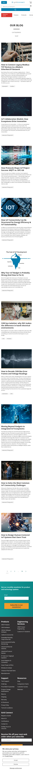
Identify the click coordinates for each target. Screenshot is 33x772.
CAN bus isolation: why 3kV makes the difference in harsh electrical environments (16, 325)
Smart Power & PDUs (7, 665)
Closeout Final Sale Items (8, 670)
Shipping (3, 697)
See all (16, 36)
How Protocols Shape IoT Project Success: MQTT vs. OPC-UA (15, 169)
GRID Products (5, 625)
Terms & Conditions (7, 708)
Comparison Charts (23, 684)
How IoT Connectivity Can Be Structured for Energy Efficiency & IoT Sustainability (16, 222)
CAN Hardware (5, 627)
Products (16, 15)
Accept (16, 760)
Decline (16, 764)
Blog (18, 681)
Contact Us (4, 724)
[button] (31, 6)
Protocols (23, 15)
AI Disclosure (5, 702)
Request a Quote (5, 15)
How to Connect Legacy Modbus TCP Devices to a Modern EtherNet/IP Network (15, 67)
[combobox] (15, 6)
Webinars (20, 689)
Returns (3, 694)
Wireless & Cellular (6, 668)
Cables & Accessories (7, 635)
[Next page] (26, 571)
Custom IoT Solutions (23, 631)
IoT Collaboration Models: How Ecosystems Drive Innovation (14, 120)
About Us (4, 718)
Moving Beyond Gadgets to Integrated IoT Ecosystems (13, 427)
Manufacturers (5, 673)
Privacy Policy (5, 705)
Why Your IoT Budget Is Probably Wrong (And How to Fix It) (15, 273)
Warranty (4, 699)
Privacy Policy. (9, 756)
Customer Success (22, 687)
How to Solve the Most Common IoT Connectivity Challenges (15, 484)
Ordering (3, 684)
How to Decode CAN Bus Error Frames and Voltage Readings (14, 372)
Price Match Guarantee (7, 687)
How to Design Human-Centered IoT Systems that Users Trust (15, 536)
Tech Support (5, 681)
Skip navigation (4, 1)
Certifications (5, 721)
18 (22, 571)
